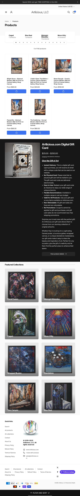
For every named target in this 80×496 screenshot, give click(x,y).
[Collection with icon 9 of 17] (45, 42)
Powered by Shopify (70, 482)
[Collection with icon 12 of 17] (56, 42)
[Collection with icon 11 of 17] (53, 42)
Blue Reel (28, 35)
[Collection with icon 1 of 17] (15, 42)
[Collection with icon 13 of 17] (60, 42)
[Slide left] (2, 2)
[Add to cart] (16, 91)
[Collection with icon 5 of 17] (30, 42)
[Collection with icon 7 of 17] (38, 42)
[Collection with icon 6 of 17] (34, 42)
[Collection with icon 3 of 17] (23, 42)
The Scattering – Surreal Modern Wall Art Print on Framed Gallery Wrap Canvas (38, 122)
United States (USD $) (65, 6)
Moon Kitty (62, 35)
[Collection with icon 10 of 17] (49, 42)
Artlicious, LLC (62, 482)
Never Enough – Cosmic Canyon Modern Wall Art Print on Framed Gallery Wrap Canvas (62, 81)
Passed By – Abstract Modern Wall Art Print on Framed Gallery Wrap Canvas (15, 122)
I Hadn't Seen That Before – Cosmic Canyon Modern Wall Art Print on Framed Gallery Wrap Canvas (39, 81)
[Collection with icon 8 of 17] (41, 42)
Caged (11, 35)
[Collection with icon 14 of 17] (64, 42)
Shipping (44, 156)
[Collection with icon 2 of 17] (19, 42)
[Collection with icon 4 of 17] (27, 42)
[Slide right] (77, 2)
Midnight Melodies (44, 36)
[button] (6, 12)
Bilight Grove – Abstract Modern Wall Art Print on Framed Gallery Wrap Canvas (15, 81)
